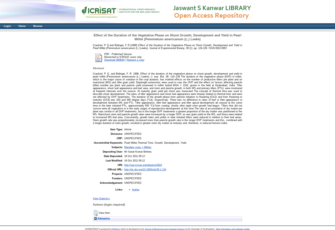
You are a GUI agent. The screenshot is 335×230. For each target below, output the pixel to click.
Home (22, 26)
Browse (37, 26)
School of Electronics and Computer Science (165, 229)
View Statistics (101, 198)
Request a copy (135, 59)
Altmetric (103, 218)
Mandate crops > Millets (137, 147)
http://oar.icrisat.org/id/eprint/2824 (143, 165)
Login (7, 26)
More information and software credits (233, 229)
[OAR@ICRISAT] (167, 22)
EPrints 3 (116, 229)
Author (135, 189)
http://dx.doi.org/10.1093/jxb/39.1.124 (145, 169)
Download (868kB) (114, 59)
